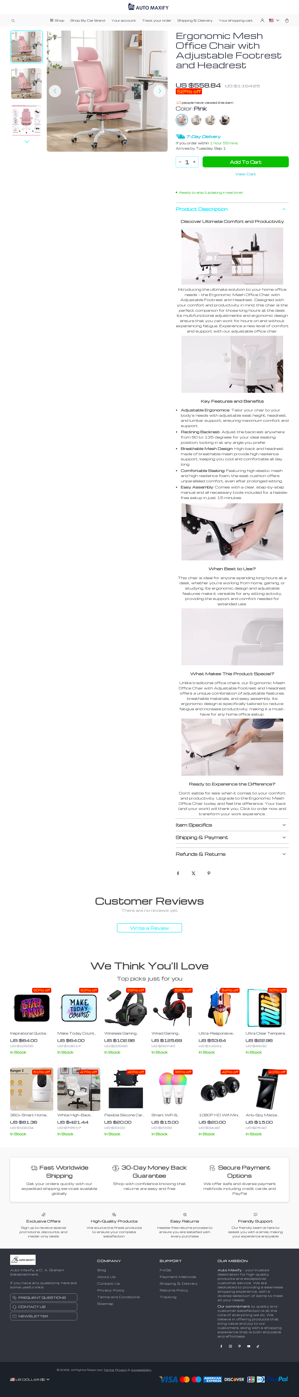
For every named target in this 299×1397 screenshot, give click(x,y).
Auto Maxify (230, 1270)
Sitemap (105, 1304)
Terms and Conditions (118, 1297)
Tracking (168, 1297)
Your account (123, 20)
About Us (106, 1277)
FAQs (165, 1270)
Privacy (121, 1370)
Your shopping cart (236, 20)
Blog (101, 1270)
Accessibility (141, 1370)
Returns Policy (174, 1290)
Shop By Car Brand (87, 20)
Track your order (156, 20)
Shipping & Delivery (195, 20)
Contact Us (108, 1283)
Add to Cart (246, 162)
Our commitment (234, 1306)
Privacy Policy (111, 1290)
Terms (109, 1370)
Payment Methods (178, 1277)
